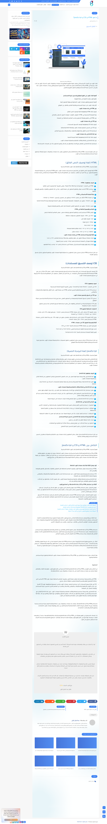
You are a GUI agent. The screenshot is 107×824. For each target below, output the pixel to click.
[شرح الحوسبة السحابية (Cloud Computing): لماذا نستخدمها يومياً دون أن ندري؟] (87, 742)
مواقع (45, 4)
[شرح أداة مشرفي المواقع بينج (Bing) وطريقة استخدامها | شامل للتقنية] (44, 761)
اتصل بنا (47, 1)
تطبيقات (49, 4)
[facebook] (21, 1)
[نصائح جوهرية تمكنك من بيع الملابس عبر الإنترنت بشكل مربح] (87, 761)
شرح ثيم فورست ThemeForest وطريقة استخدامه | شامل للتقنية (79, 507)
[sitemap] (25, 822)
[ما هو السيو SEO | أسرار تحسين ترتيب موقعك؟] (65, 761)
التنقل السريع (91, 26)
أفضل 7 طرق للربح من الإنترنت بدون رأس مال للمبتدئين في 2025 (17, 109)
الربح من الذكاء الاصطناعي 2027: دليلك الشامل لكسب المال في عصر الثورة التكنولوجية (20, 18)
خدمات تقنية (76, 4)
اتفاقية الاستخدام (53, 1)
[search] (9, 5)
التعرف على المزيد (11, 816)
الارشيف (69, 1)
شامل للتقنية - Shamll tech (82, 821)
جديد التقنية (62, 4)
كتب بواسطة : (79, 720)
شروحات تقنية (55, 4)
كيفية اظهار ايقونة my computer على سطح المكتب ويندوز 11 (18, 64)
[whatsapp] (10, 1)
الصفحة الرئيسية (74, 1)
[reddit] (17, 1)
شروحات (94, 13)
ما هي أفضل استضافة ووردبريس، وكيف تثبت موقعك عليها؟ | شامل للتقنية (77, 509)
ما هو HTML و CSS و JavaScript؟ (85, 18)
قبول (11, 819)
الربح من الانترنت (69, 4)
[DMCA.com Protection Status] (20, 164)
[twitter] (12, 1)
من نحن (43, 1)
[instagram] (19, 1)
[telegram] (14, 1)
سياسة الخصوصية (62, 1)
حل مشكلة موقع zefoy (17, 92)
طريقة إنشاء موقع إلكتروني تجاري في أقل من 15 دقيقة (82, 511)
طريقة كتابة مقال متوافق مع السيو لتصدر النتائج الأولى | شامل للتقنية (78, 505)
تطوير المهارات (40, 4)
